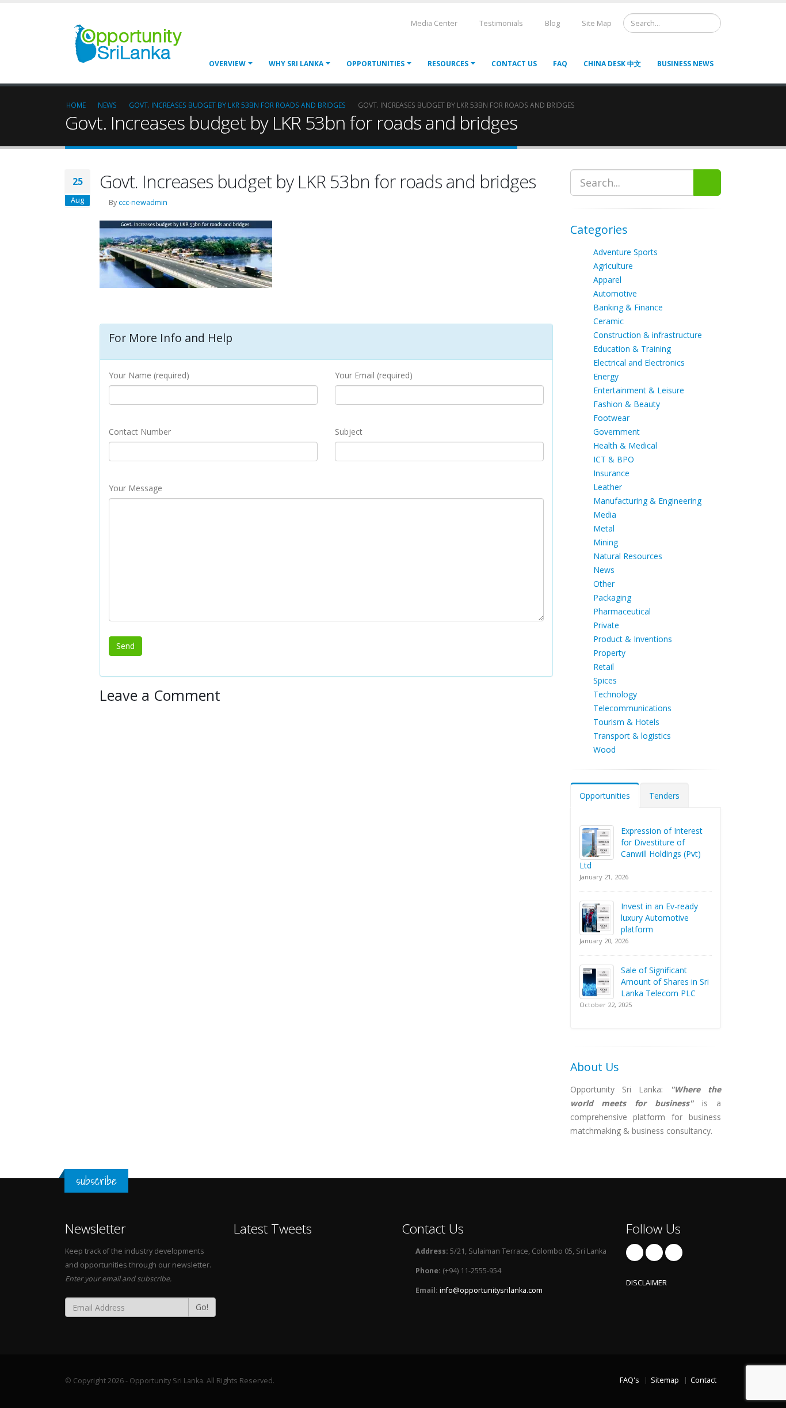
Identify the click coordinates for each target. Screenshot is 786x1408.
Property (609, 652)
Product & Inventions (632, 638)
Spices (605, 680)
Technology (615, 694)
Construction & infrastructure (647, 334)
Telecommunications (632, 708)
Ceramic (608, 321)
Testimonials (500, 23)
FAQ (560, 64)
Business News (685, 64)
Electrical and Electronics (639, 362)
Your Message (135, 488)
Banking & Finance (628, 307)
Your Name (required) (149, 375)
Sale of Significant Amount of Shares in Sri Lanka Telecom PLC (665, 982)
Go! (202, 1306)
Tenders (664, 795)
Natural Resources (627, 556)
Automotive (615, 293)
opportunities (375, 64)
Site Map (596, 23)
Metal (604, 528)
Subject (349, 431)
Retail (603, 666)
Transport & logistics (632, 735)
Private (606, 625)
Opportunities (604, 795)
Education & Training (632, 348)
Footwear (611, 417)
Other (604, 583)
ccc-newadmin (143, 202)
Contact (703, 1380)
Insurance (611, 473)
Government (616, 431)
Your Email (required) (374, 375)
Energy (606, 376)
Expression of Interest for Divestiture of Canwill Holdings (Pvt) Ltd (641, 848)
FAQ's (629, 1380)
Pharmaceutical (622, 611)
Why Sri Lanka (296, 64)
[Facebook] (634, 1252)
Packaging (612, 597)
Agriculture (613, 265)
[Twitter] (654, 1252)
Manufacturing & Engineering (647, 500)
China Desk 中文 (612, 64)
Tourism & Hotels (626, 721)
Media (604, 514)
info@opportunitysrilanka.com (491, 1290)
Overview (227, 64)
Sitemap (665, 1380)
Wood (604, 749)
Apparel (607, 279)
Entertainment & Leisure (638, 390)
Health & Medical (625, 445)
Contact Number (140, 431)
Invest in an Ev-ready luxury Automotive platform (659, 918)
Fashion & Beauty (626, 404)
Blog (551, 23)
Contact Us (514, 64)
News (604, 569)
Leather (607, 486)
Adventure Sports (625, 251)
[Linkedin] (673, 1252)
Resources (448, 64)
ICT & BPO (613, 459)
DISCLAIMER (646, 1283)
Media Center (433, 23)
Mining (605, 542)
